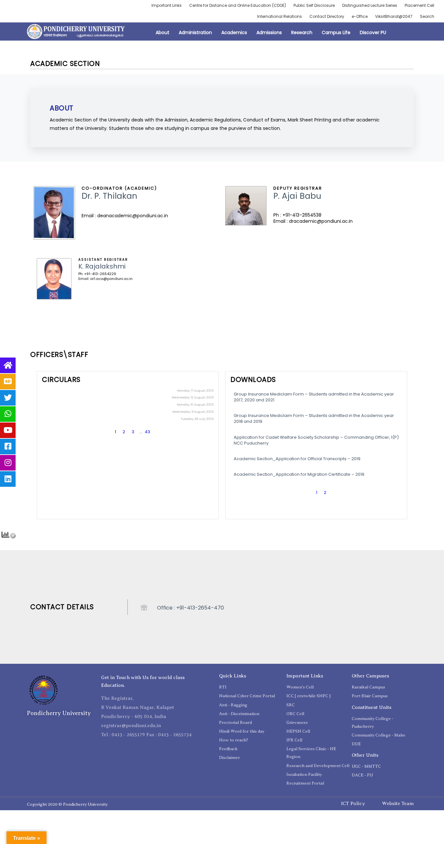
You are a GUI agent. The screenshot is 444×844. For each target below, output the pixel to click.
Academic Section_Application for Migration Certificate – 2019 (299, 474)
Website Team (398, 803)
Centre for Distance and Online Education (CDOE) (237, 5)
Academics (234, 32)
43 (147, 432)
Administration (195, 32)
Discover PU (373, 32)
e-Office (360, 16)
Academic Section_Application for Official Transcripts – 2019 (297, 459)
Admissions (269, 32)
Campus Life (336, 32)
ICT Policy (353, 803)
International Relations (279, 16)
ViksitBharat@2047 (393, 16)
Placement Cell (419, 5)
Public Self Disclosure (314, 5)
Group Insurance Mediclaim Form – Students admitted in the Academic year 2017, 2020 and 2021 (314, 397)
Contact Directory (326, 16)
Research (301, 32)
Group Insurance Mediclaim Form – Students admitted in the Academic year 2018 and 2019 (314, 418)
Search (427, 16)
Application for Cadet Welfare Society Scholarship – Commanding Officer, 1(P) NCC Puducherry (316, 440)
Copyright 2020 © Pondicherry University (67, 804)
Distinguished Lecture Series (369, 5)
